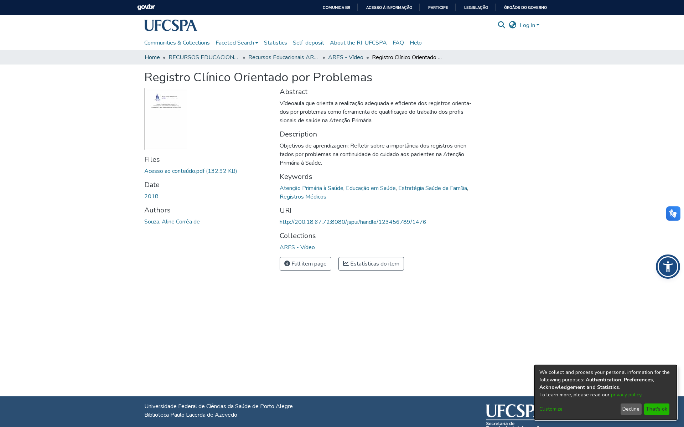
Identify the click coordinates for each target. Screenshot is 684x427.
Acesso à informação (389, 7)
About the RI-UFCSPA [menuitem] (358, 43)
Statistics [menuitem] (275, 43)
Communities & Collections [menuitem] (177, 43)
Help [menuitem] (416, 43)
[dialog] (605, 392)
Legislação (476, 7)
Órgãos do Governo (525, 7)
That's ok (656, 409)
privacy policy (626, 394)
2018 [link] (151, 196)
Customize (551, 409)
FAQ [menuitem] (398, 43)
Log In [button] (528, 25)
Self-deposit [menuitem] (308, 43)
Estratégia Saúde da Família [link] (432, 188)
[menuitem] (237, 43)
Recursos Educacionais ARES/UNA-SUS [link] (284, 57)
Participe (438, 7)
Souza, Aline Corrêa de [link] (172, 222)
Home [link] (152, 57)
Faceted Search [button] (235, 43)
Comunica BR (336, 7)
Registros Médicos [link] (303, 197)
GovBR (146, 7)
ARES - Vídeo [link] (345, 57)
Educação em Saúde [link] (371, 188)
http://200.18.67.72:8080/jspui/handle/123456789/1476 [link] (353, 222)
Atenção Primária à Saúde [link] (311, 188)
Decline (630, 409)
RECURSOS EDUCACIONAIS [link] (204, 57)
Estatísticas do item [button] (374, 264)
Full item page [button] (308, 264)
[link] (190, 171)
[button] (170, 25)
